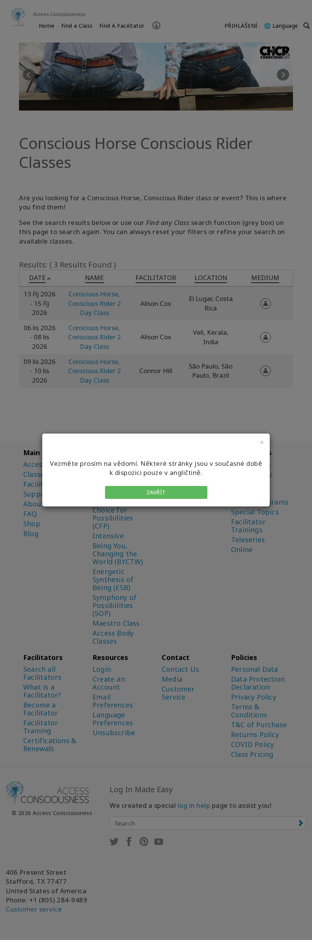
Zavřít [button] (156, 492)
